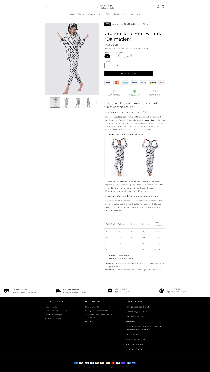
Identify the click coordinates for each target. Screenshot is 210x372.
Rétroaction (90, 321)
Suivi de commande (53, 318)
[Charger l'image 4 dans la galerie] (88, 103)
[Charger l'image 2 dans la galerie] (66, 103)
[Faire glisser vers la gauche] (47, 102)
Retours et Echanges (53, 315)
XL (128, 56)
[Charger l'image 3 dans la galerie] (77, 103)
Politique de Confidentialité (96, 311)
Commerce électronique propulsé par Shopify (112, 367)
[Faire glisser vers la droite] (96, 102)
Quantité (107, 61)
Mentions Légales (92, 307)
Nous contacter (51, 307)
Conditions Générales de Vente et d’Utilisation (99, 316)
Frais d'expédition (122, 48)
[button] (47, 6)
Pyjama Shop (92, 367)
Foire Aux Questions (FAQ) (56, 311)
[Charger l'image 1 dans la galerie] (55, 103)
